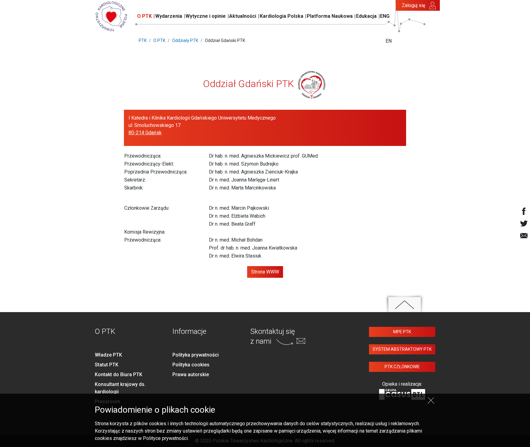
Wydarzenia (168, 16)
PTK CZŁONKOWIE (402, 366)
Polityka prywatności (195, 355)
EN (389, 41)
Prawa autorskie (190, 374)
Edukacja (366, 16)
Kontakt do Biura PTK (118, 374)
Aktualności (242, 16)
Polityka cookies (190, 365)
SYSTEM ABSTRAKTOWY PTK (402, 349)
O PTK (144, 16)
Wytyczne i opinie (206, 16)
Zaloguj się (413, 5)
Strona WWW (265, 272)
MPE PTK (402, 331)
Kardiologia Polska (281, 16)
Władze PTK (108, 355)
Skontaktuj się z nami (272, 336)
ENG (385, 16)
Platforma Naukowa (330, 16)
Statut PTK (106, 365)
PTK (143, 40)
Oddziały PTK (185, 40)
